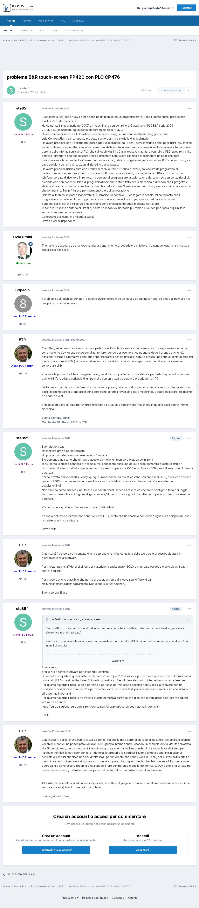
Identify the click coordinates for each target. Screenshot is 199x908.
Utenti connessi (73, 30)
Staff (54, 30)
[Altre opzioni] (189, 108)
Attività (27, 20)
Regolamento (46, 20)
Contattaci (118, 897)
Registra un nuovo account (56, 849)
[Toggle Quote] (47, 619)
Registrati (186, 7)
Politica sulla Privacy (95, 897)
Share (148, 90)
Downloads (25, 30)
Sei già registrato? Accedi (154, 7)
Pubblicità (78, 20)
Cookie (133, 897)
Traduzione (69, 897)
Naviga (11, 20)
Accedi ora (142, 849)
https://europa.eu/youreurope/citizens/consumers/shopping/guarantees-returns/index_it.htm (101, 706)
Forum (7, 30)
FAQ (41, 30)
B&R (42, 92)
